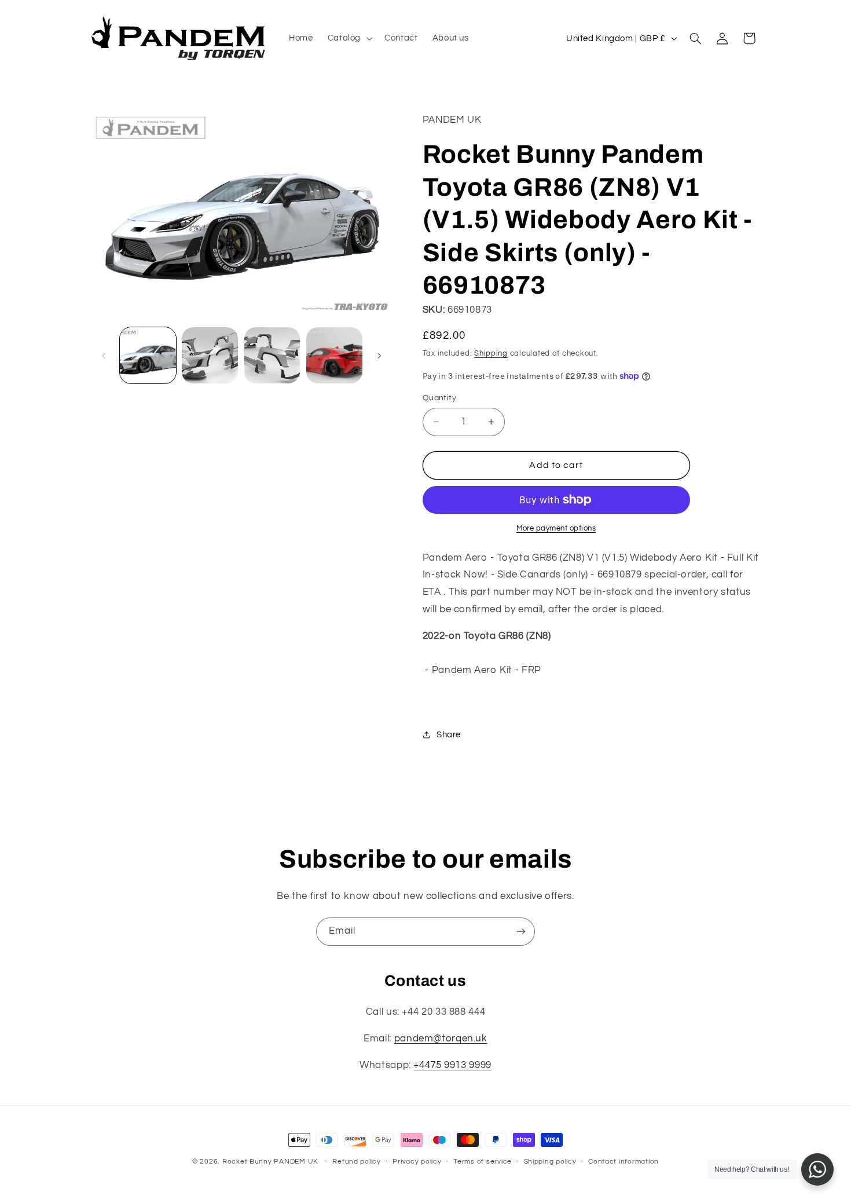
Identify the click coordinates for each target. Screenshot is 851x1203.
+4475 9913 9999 (452, 1066)
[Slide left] (104, 355)
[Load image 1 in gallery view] (148, 355)
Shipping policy (550, 1162)
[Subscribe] (521, 931)
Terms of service (482, 1162)
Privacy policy (417, 1162)
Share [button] (448, 734)
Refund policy (356, 1162)
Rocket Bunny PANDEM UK (270, 1161)
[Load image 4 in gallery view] (334, 355)
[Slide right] (379, 355)
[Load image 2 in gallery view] (210, 355)
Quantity (439, 398)
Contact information (623, 1162)
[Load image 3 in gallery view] (272, 355)
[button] (348, 38)
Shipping (491, 353)
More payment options (556, 528)
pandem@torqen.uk (440, 1039)
